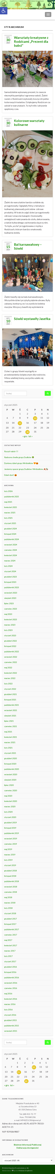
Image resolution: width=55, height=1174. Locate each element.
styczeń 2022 (10, 689)
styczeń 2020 (10, 817)
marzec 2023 (9, 625)
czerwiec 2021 (10, 726)
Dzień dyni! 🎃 (10, 475)
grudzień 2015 (10, 1020)
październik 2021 (11, 705)
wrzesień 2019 (10, 838)
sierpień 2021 (10, 715)
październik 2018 (11, 881)
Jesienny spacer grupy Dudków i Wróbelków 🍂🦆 (26, 469)
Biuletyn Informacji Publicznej (27, 1144)
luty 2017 (8, 956)
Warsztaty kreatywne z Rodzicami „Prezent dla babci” (31, 41)
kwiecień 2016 (10, 999)
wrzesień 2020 (10, 774)
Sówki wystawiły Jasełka (32, 319)
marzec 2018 (9, 902)
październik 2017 (11, 929)
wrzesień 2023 (10, 593)
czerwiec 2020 (10, 790)
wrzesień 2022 (10, 657)
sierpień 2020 (10, 780)
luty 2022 (8, 683)
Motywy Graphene (25, 1170)
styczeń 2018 (10, 913)
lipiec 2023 (9, 603)
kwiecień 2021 (10, 737)
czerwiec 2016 (10, 988)
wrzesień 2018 (10, 886)
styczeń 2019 (10, 865)
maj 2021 (8, 731)
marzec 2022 (9, 678)
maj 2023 (8, 614)
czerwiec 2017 (10, 935)
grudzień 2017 (10, 918)
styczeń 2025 (10, 523)
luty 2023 (8, 630)
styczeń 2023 (10, 635)
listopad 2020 (10, 764)
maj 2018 (8, 897)
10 (35, 418)
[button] (3, 10)
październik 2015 (11, 1025)
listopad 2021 (10, 699)
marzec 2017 (9, 951)
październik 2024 (11, 539)
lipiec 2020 (9, 785)
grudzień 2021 (10, 694)
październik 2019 (11, 833)
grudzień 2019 (10, 822)
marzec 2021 (9, 742)
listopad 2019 (10, 828)
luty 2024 (8, 566)
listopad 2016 (10, 972)
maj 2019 (8, 849)
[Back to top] (48, 1167)
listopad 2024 (10, 534)
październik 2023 (11, 587)
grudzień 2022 (10, 641)
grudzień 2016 (10, 967)
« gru (25, 436)
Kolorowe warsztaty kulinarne (29, 123)
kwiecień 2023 (10, 619)
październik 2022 (11, 651)
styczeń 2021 (10, 753)
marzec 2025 (9, 512)
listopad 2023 (10, 582)
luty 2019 (8, 860)
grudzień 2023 (10, 576)
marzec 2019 (9, 854)
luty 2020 (8, 812)
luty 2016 (8, 1009)
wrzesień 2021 (10, 710)
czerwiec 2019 (10, 844)
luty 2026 (8, 491)
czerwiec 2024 (10, 550)
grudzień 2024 (10, 528)
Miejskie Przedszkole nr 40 (17, 14)
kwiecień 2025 (10, 507)
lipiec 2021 (9, 721)
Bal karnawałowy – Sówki (28, 246)
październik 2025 (11, 496)
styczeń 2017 (10, 961)
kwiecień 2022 (10, 673)
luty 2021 (8, 747)
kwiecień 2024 (10, 555)
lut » (30, 436)
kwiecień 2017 (10, 945)
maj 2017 (8, 940)
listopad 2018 (10, 876)
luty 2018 (8, 908)
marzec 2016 (9, 1004)
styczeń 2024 (10, 571)
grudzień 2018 (10, 870)
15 (20, 423)
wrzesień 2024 (10, 544)
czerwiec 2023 (10, 609)
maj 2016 (8, 993)
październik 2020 (11, 769)
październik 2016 (11, 977)
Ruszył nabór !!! (11, 451)
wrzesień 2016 (10, 983)
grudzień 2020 (10, 758)
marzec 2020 (9, 806)
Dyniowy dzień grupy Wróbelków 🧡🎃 (21, 463)
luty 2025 (8, 518)
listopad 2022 (10, 646)
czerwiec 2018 (10, 892)
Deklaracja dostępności (27, 1148)
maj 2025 (8, 502)
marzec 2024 (9, 560)
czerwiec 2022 (10, 662)
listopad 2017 (10, 924)
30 (27, 432)
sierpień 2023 (10, 598)
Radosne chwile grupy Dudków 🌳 (19, 457)
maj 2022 (8, 667)
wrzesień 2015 (10, 1031)
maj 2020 (8, 796)
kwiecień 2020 (10, 801)
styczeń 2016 (10, 1015)
